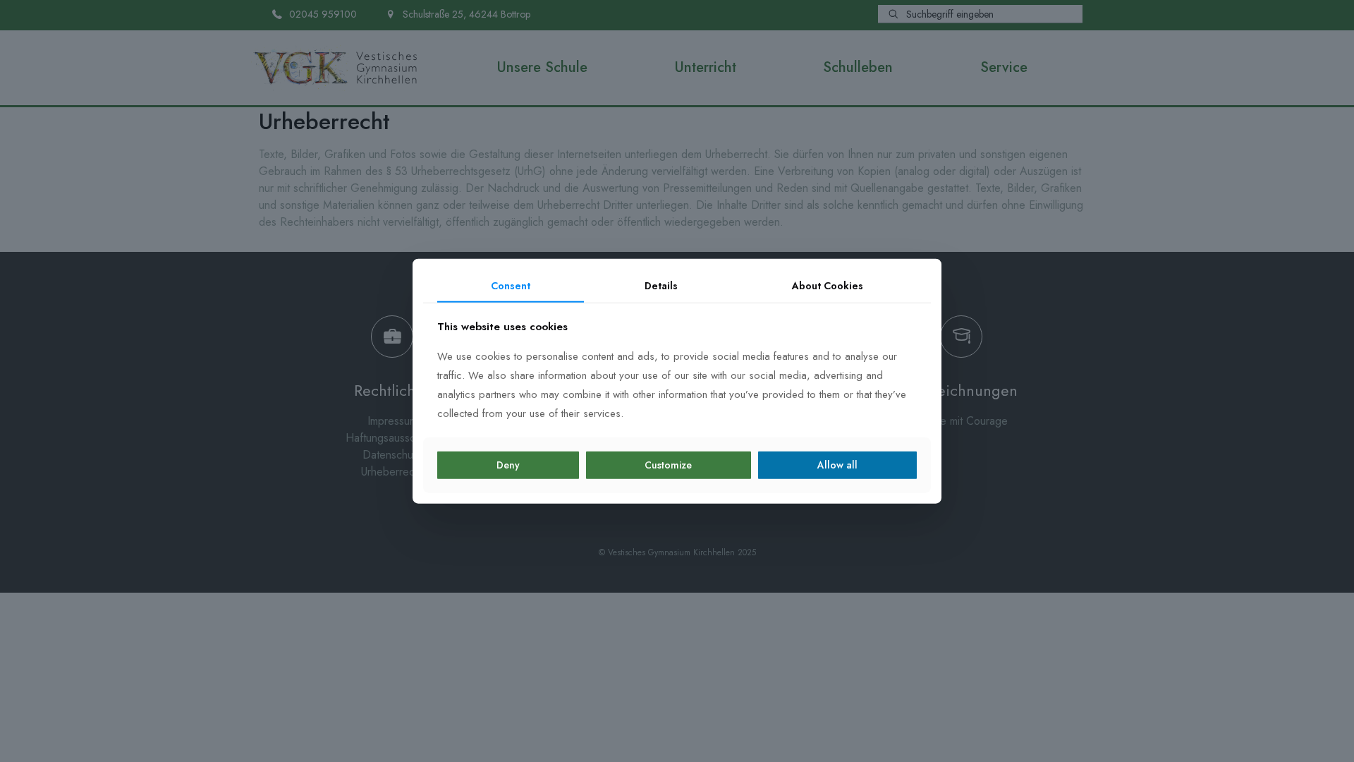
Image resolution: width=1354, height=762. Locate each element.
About (827, 286)
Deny (508, 465)
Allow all (837, 465)
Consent (510, 286)
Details (661, 286)
